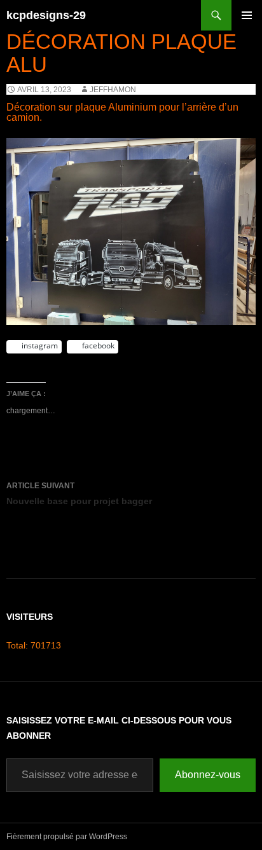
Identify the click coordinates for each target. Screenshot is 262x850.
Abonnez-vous (207, 774)
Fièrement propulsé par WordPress (66, 836)
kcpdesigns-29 (46, 15)
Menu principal (246, 30)
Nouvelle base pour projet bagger (79, 493)
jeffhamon (113, 89)
